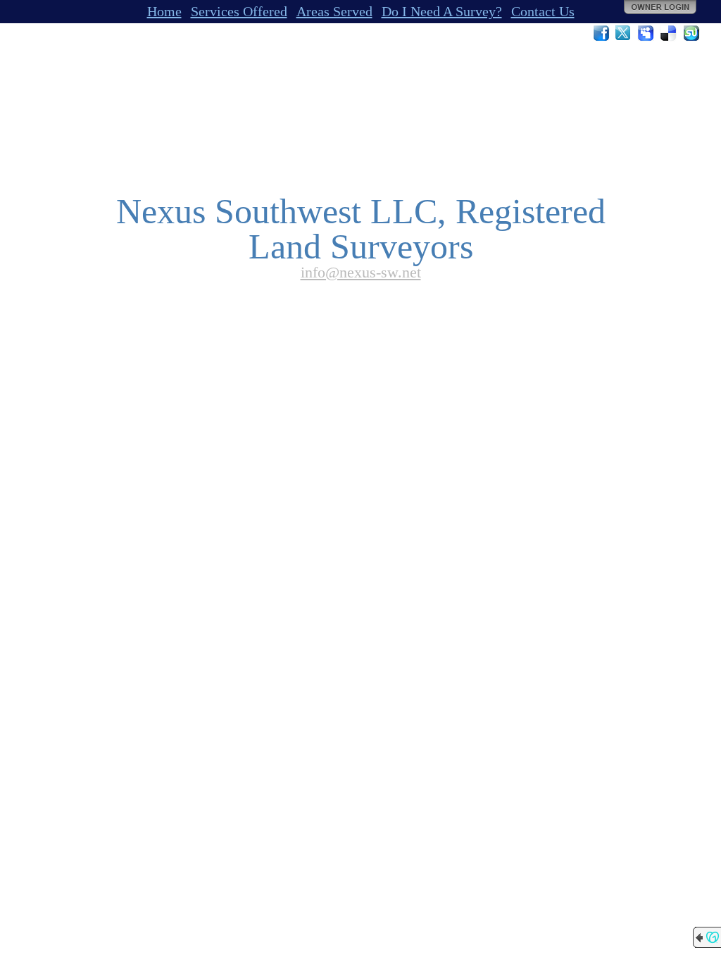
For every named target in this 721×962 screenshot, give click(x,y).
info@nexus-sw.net (361, 272)
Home (164, 11)
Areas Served (334, 11)
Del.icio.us (669, 33)
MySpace (646, 33)
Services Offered (239, 11)
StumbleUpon (691, 33)
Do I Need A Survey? (442, 11)
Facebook (601, 33)
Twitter (624, 33)
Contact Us (543, 11)
